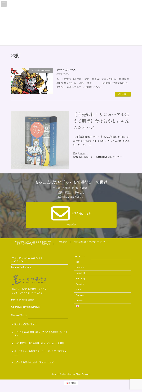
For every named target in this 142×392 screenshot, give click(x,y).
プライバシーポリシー (24, 244)
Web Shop (81, 278)
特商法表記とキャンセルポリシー (89, 241)
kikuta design (28, 300)
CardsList (80, 273)
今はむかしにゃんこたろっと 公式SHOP (33, 241)
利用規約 (63, 241)
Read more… (80, 153)
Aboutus (79, 295)
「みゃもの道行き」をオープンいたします (34, 362)
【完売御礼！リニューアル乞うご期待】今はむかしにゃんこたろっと (101, 120)
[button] (71, 215)
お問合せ (46, 244)
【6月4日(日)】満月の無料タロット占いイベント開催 (39, 343)
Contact (79, 300)
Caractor (80, 284)
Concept (80, 267)
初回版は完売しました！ (25, 324)
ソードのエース (66, 70)
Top (77, 262)
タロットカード (116, 156)
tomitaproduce (34, 307)
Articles (79, 290)
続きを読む (123, 94)
